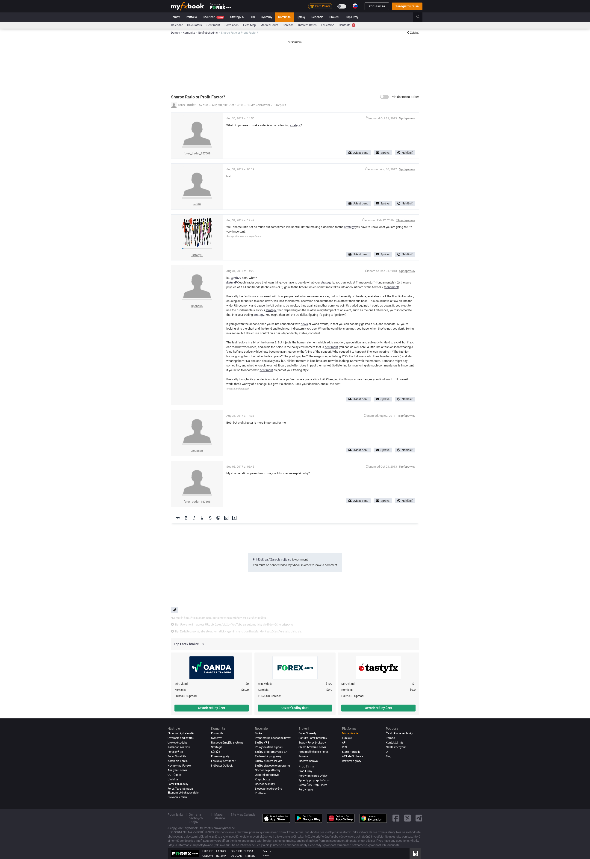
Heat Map (249, 25)
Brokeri (334, 17)
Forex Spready (307, 733)
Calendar (177, 25)
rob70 (197, 204)
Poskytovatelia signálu (269, 747)
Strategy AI (237, 17)
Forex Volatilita (177, 756)
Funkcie (347, 738)
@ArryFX (232, 282)
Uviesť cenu (360, 152)
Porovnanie (305, 789)
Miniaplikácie (350, 733)
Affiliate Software (352, 756)
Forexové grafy (220, 756)
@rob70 (236, 278)
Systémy (266, 17)
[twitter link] (407, 818)
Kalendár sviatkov (179, 747)
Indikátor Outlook (222, 765)
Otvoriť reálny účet (211, 708)
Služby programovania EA (271, 751)
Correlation (231, 25)
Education (327, 25)
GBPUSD (236, 851)
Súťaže (215, 751)
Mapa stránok (219, 816)
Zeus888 (197, 450)
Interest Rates (307, 25)
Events (267, 851)
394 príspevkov (405, 220)
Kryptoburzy (262, 779)
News (266, 855)
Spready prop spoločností (314, 780)
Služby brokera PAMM (268, 761)
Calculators (194, 25)
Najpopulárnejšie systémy (227, 742)
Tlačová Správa (308, 761)
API (344, 742)
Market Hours (269, 25)
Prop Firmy (351, 17)
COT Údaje (174, 774)
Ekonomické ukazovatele (183, 792)
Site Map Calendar (244, 814)
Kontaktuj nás (394, 742)
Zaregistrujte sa (407, 6)
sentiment (391, 287)
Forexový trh (175, 751)
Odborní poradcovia (267, 774)
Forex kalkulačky (178, 784)
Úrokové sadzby (177, 742)
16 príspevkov (406, 415)
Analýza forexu (177, 770)
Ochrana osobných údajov (196, 818)
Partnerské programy (268, 756)
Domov (175, 17)
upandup (197, 306)
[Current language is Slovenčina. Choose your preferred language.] (355, 6)
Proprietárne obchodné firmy (273, 738)
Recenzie (317, 17)
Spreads (288, 25)
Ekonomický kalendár (181, 733)
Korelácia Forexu (178, 761)
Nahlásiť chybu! (396, 747)
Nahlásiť (407, 152)
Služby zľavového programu (272, 765)
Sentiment (213, 25)
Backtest (213, 17)
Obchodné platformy (267, 770)
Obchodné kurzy (265, 784)
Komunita (284, 17)
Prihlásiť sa (377, 6)
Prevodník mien (177, 797)
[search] (420, 17)
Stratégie (216, 747)
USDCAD (236, 855)
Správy (301, 17)
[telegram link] (419, 818)
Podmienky (175, 814)
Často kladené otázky (399, 733)
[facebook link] (395, 818)
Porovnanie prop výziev (312, 776)
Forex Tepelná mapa (180, 788)
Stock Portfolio (351, 751)
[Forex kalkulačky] (415, 853)
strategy (295, 125)
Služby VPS (262, 742)
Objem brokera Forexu (312, 747)
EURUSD (207, 851)
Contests (346, 25)
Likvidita (173, 779)
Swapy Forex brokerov (312, 742)
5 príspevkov (407, 118)
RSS (344, 747)
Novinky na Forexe (179, 765)
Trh (253, 17)
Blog (388, 756)
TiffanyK (197, 255)
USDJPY (207, 855)
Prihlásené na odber (405, 97)
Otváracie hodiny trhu (181, 738)
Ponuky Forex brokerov (312, 738)
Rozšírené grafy (351, 761)
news (304, 324)
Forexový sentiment (223, 761)
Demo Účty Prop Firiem (312, 785)
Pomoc (390, 738)
